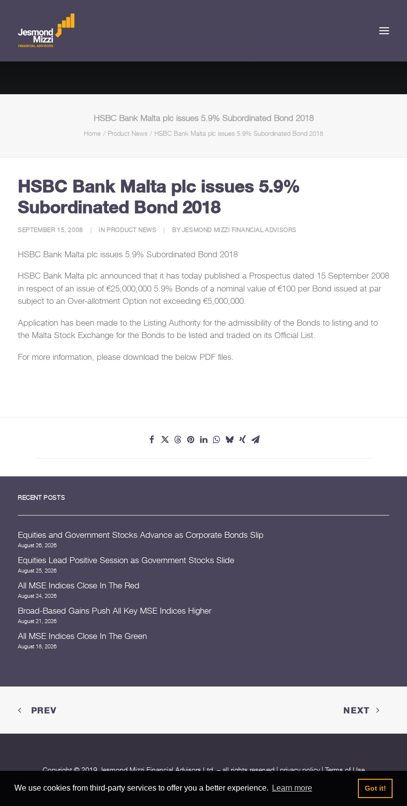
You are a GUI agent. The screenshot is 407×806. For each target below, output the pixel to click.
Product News (127, 133)
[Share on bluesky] (229, 440)
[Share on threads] (178, 440)
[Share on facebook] (152, 440)
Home (92, 133)
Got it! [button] (375, 788)
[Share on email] (255, 440)
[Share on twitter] (165, 440)
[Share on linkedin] (203, 440)
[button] (384, 30)
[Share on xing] (242, 440)
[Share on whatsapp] (216, 440)
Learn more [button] (292, 788)
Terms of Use (345, 769)
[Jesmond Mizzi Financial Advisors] (46, 30)
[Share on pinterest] (191, 440)
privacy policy (300, 769)
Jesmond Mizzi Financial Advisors (239, 229)
